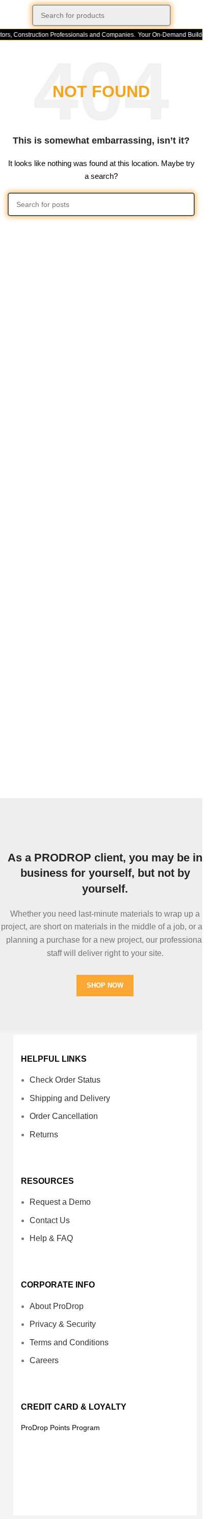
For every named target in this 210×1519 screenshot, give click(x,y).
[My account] (190, 15)
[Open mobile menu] (12, 15)
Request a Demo (60, 1202)
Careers (44, 1360)
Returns (44, 1134)
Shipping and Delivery (70, 1098)
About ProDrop (57, 1306)
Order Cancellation (64, 1116)
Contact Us (50, 1220)
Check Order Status (65, 1080)
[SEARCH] (160, 15)
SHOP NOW (105, 985)
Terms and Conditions (69, 1342)
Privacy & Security (63, 1324)
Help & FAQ (51, 1238)
